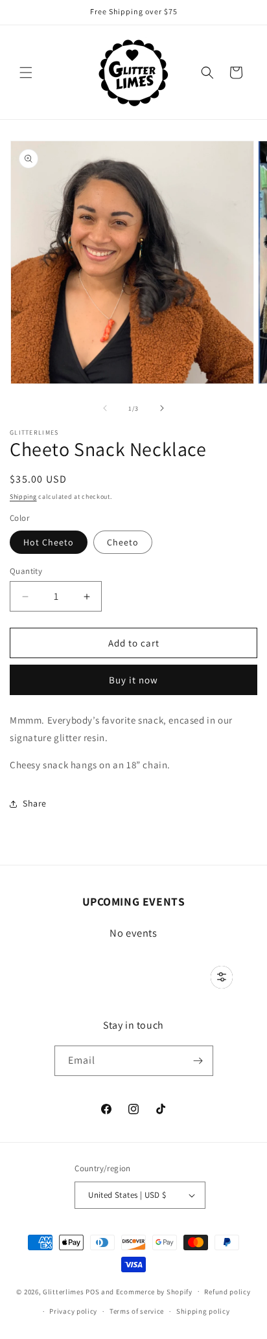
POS (92, 1291)
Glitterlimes (63, 1291)
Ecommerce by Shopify (154, 1291)
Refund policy (227, 1291)
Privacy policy (73, 1311)
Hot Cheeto (48, 542)
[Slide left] (105, 408)
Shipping (23, 496)
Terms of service (137, 1311)
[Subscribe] (198, 1061)
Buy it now (133, 680)
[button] (26, 72)
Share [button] (35, 803)
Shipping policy (203, 1311)
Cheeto (123, 542)
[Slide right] (162, 408)
